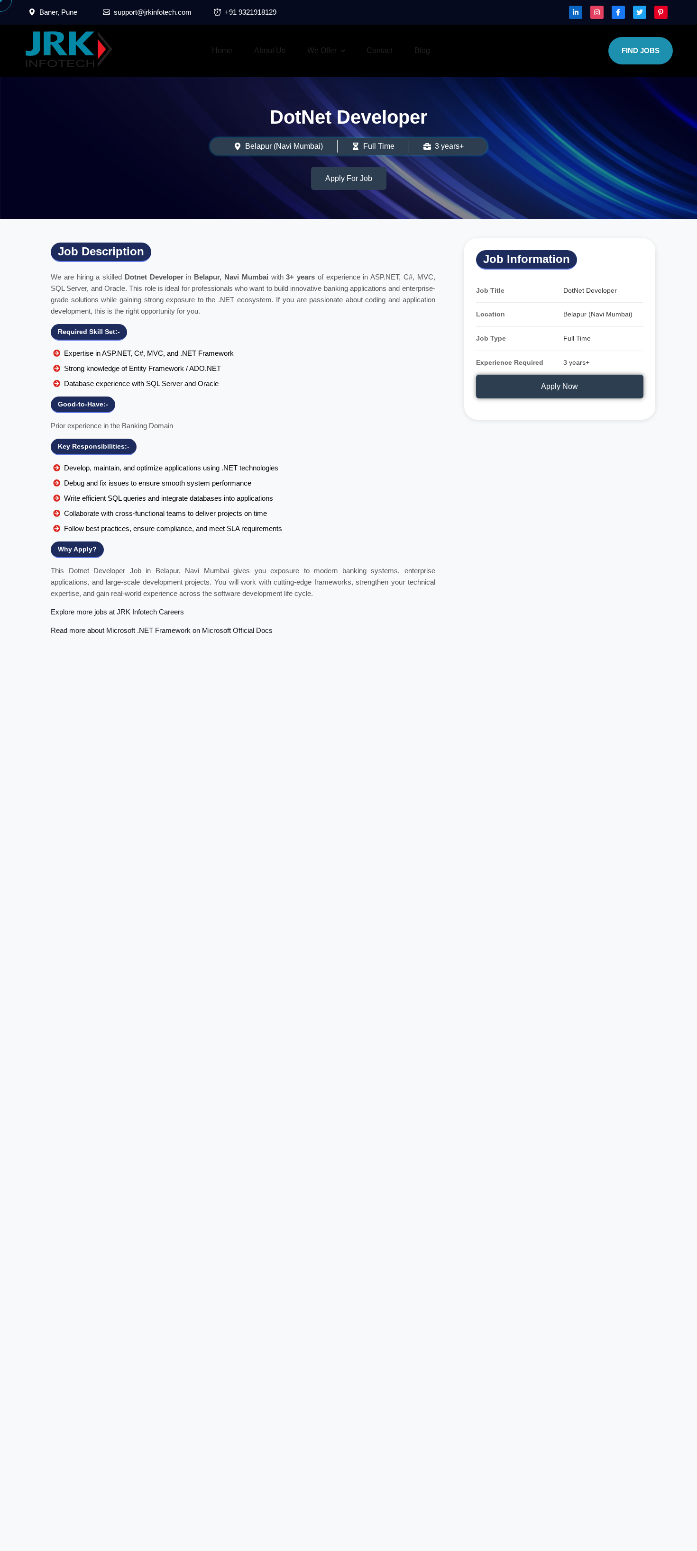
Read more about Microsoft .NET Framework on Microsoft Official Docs (162, 630)
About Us (269, 50)
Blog (422, 50)
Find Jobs (641, 50)
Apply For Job (348, 178)
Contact (380, 50)
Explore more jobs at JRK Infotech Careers (117, 612)
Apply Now (559, 386)
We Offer (322, 50)
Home (222, 50)
